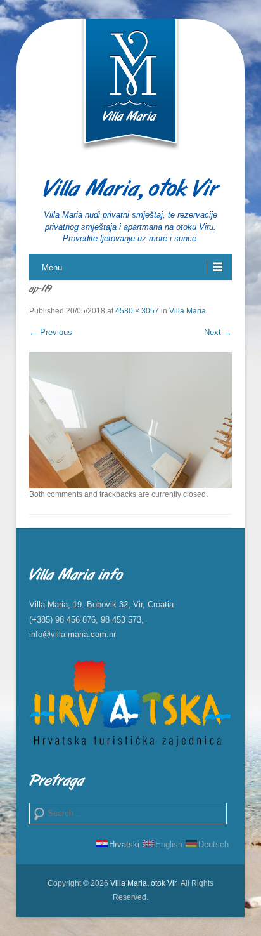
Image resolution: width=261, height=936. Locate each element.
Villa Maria (187, 311)
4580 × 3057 (137, 311)
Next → (218, 332)
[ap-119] (130, 420)
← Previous (50, 332)
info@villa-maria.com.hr (72, 634)
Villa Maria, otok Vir (130, 190)
